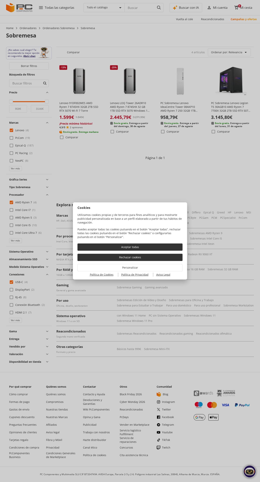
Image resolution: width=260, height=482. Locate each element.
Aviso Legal (163, 274)
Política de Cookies (101, 274)
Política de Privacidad (134, 274)
